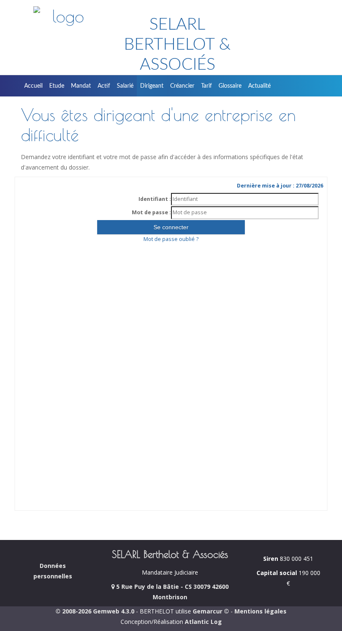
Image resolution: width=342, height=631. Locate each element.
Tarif (206, 86)
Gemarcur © (211, 611)
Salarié (125, 86)
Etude (56, 86)
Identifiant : (154, 199)
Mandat (81, 86)
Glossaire (230, 86)
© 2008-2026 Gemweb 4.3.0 (94, 611)
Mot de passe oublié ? (171, 239)
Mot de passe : (151, 212)
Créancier (182, 86)
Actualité (259, 86)
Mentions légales (260, 611)
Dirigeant (151, 86)
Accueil (33, 86)
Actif (104, 86)
